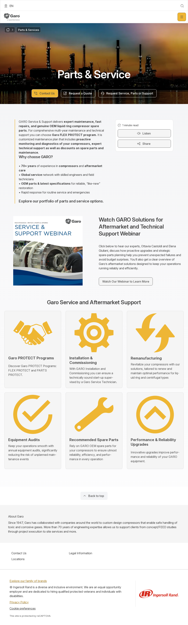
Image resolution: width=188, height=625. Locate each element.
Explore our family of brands (28, 581)
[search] (182, 6)
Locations (18, 559)
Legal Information (80, 553)
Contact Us (18, 553)
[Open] (182, 17)
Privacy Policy (19, 602)
